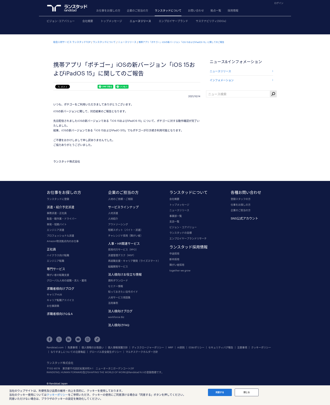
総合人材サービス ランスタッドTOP (72, 42)
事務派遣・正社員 (57, 213)
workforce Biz (116, 317)
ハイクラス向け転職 (58, 255)
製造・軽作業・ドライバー (62, 218)
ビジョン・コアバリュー (183, 227)
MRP (170, 347)
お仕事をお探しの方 (108, 10)
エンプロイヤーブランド (173, 21)
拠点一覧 (215, 10)
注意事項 (242, 347)
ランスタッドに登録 (58, 198)
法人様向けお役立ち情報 (125, 274)
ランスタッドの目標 (180, 232)
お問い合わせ (196, 10)
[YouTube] (78, 339)
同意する (220, 392)
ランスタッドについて (168, 10)
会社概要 (87, 21)
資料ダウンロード (118, 280)
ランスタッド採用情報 (188, 247)
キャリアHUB (54, 294)
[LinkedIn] (68, 339)
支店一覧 (174, 221)
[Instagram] (88, 339)
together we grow (179, 270)
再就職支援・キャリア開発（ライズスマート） (134, 260)
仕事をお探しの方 (241, 204)
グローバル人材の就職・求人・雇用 (67, 280)
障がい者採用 (176, 264)
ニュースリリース (140, 21)
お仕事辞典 (53, 305)
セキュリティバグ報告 (220, 347)
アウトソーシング (118, 224)
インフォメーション (222, 80)
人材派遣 (113, 213)
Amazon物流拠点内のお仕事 (63, 241)
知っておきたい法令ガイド (123, 291)
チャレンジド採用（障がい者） (125, 235)
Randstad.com (55, 347)
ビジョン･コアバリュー (61, 21)
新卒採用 (174, 259)
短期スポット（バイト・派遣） (125, 229)
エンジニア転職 (55, 260)
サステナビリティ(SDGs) (211, 21)
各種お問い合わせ (246, 192)
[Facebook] (49, 339)
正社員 (51, 249)
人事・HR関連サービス (124, 243)
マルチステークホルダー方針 (142, 352)
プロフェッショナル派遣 (60, 235)
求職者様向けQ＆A (60, 313)
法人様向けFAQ (118, 325)
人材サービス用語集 (119, 297)
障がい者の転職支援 (58, 274)
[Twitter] (59, 339)
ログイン (278, 3)
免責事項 (73, 347)
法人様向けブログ (120, 311)
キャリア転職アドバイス (60, 300)
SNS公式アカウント (244, 218)
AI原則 (181, 347)
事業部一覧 (175, 215)
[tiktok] (97, 339)
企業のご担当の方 (137, 10)
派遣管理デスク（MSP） (122, 255)
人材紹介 (113, 218)
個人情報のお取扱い (93, 347)
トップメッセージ (111, 21)
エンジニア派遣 (55, 229)
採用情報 (233, 10)
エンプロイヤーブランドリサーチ (188, 238)
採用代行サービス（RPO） (123, 249)
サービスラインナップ (123, 207)
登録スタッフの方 (241, 198)
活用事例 (113, 302)
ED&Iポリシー (196, 347)
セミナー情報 (115, 286)
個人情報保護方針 (118, 347)
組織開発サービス (118, 266)
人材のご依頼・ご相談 (120, 198)
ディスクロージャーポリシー (148, 347)
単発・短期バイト (57, 224)
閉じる (246, 392)
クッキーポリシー (261, 347)
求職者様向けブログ (60, 288)
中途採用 (174, 253)
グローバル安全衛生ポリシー (105, 352)
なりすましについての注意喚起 (68, 352)
